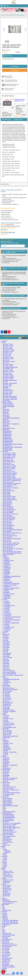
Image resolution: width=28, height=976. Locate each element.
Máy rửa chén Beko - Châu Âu (9, 546)
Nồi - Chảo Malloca (6, 697)
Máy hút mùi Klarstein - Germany (9, 485)
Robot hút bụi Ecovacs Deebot (9, 836)
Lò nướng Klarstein (7, 586)
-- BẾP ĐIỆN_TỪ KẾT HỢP (6, 402)
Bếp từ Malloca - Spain (7, 352)
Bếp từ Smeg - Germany (8, 392)
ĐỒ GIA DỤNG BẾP (5, 941)
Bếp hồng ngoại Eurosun (8, 440)
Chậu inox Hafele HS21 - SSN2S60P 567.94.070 (20, 108)
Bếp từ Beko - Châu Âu (7, 384)
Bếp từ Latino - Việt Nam (8, 366)
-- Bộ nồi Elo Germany (5, 955)
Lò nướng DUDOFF (6, 573)
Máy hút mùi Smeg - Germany (9, 498)
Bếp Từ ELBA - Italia (7, 395)
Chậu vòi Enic (5, 636)
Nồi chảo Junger (6, 707)
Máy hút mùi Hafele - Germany (9, 456)
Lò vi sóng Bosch (6, 602)
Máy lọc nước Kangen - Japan (9, 826)
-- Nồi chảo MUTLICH (5, 959)
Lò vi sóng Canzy (6, 630)
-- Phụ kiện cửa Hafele (5, 936)
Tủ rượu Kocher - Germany (8, 723)
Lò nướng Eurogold (6, 595)
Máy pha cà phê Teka (7, 804)
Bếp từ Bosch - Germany (8, 344)
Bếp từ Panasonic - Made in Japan (10, 399)
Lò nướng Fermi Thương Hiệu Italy (10, 585)
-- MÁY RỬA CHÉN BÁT (6, 505)
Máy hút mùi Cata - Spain (8, 460)
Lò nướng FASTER (6, 569)
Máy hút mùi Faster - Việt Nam (9, 472)
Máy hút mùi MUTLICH (7, 486)
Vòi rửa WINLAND (6, 654)
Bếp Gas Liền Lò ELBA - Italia (9, 428)
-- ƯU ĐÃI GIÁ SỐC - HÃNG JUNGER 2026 (9, 920)
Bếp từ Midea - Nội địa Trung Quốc (10, 380)
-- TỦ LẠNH (3, 739)
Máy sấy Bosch (6, 772)
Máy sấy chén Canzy (7, 730)
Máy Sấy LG (5, 781)
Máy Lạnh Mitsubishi (7, 890)
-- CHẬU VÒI (3, 633)
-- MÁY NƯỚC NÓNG (5, 900)
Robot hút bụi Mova (7, 840)
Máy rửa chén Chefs (7, 540)
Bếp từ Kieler (5, 387)
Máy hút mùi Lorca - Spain (8, 482)
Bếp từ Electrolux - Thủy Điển (9, 361)
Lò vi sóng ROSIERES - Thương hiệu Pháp (11, 620)
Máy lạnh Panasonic (7, 888)
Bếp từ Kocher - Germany (8, 351)
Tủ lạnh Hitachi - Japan (7, 871)
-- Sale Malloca (4, 917)
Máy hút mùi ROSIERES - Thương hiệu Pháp (12, 483)
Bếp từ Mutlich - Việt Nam (8, 376)
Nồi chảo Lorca (6, 701)
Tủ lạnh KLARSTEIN (7, 749)
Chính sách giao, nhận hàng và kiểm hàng (9, 219)
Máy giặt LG (5, 766)
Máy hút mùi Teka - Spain (8, 458)
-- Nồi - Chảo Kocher (5, 949)
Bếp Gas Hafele (6, 409)
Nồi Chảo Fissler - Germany (8, 688)
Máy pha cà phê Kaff (7, 801)
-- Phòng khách (4, 856)
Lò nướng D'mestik (6, 580)
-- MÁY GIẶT (3, 756)
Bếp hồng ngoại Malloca (8, 450)
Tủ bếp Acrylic (7, 850)
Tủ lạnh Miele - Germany (8, 743)
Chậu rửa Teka (6, 637)
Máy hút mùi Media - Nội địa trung (10, 499)
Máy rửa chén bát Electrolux (9, 525)
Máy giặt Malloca (6, 762)
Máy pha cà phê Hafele (7, 798)
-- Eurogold (3, 926)
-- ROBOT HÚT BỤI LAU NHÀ (7, 835)
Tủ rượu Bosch (6, 717)
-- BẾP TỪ (3, 342)
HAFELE (4, 808)
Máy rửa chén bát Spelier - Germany (10, 544)
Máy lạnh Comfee (6, 896)
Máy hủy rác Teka (6, 845)
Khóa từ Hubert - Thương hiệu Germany (11, 790)
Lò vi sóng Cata (6, 601)
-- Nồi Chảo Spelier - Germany (7, 965)
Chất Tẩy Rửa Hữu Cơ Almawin (9, 811)
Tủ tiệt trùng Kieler (6, 737)
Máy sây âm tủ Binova (7, 733)
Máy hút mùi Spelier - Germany (9, 496)
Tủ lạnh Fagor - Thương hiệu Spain (10, 752)
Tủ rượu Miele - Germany (8, 718)
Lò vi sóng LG (5, 631)
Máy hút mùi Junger (7, 489)
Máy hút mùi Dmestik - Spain (9, 461)
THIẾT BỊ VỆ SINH (5, 904)
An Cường (5, 849)
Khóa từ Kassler (6, 785)
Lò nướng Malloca (6, 562)
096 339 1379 (4, 231)
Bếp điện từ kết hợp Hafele (8, 405)
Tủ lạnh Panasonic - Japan (8, 872)
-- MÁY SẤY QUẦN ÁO (5, 769)
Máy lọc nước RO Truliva (8, 830)
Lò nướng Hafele (6, 563)
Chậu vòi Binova (6, 663)
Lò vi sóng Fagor (6, 625)
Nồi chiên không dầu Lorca (8, 819)
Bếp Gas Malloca (6, 416)
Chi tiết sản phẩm (18, 119)
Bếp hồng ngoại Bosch (7, 431)
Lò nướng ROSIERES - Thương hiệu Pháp (11, 583)
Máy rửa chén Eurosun (7, 524)
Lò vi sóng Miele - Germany (8, 627)
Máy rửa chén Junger (7, 515)
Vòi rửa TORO (5, 649)
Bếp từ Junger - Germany (8, 364)
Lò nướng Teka (6, 575)
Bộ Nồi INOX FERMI (7, 705)
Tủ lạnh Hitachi (6, 745)
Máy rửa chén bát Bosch (8, 506)
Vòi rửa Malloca (6, 643)
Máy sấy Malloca (6, 775)
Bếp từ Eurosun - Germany (8, 358)
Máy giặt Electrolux (7, 768)
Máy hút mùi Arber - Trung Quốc (9, 474)
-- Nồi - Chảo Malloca (5, 952)
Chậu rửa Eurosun (6, 644)
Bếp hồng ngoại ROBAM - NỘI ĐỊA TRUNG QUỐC (13, 444)
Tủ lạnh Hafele (6, 740)
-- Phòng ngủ (4, 862)
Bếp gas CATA (5, 425)
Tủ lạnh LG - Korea (6, 874)
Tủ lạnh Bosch (6, 742)
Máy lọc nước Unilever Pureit (9, 829)
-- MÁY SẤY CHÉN (5, 729)
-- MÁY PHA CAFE (4, 797)
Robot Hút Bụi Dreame (7, 839)
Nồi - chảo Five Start (7, 698)
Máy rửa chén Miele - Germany (9, 509)
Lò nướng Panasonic (7, 567)
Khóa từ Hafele (6, 784)
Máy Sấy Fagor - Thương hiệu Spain (10, 778)
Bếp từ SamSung (6, 400)
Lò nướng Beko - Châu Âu (8, 589)
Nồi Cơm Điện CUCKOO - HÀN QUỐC (10, 689)
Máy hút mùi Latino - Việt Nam (9, 467)
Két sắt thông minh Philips (8, 794)
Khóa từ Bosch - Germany (8, 788)
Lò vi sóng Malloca (6, 607)
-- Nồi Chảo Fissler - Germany (7, 943)
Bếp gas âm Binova (7, 421)
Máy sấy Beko (6, 776)
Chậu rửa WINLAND (7, 653)
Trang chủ (3, 15)
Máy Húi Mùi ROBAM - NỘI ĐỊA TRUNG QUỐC (12, 479)
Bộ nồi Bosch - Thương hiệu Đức (9, 711)
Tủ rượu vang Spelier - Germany (9, 727)
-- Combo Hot (4, 913)
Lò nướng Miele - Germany (8, 560)
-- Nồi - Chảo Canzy (5, 951)
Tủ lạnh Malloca (6, 746)
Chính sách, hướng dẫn (6, 212)
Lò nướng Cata (6, 557)
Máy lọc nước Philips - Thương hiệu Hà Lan (11, 827)
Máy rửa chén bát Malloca (8, 511)
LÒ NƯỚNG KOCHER (7, 578)
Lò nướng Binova (6, 579)
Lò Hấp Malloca (6, 681)
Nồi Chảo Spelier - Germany (8, 710)
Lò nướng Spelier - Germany (8, 594)
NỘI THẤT (3, 846)
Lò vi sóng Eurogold (7, 628)
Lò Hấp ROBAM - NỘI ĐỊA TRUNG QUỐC (11, 679)
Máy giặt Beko (6, 763)
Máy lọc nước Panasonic (8, 833)
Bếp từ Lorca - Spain (7, 373)
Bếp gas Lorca (6, 422)
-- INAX (2, 906)
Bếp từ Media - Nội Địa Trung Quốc (10, 396)
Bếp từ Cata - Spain (7, 355)
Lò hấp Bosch (5, 678)
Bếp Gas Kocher (6, 413)
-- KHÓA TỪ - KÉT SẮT (5, 782)
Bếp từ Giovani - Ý (6, 360)
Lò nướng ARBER (6, 572)
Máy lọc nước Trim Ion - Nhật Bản (9, 824)
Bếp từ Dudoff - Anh (7, 389)
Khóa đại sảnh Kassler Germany (9, 787)
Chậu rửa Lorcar (6, 665)
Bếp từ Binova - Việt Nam (8, 379)
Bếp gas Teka (5, 419)
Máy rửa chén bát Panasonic (9, 517)
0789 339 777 (4, 228)
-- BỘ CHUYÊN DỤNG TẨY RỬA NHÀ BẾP (9, 805)
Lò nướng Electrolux (7, 564)
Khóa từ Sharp (6, 791)
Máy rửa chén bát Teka (7, 550)
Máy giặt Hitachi (6, 882)
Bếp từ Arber (5, 382)
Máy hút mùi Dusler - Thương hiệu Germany (12, 480)
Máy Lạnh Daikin (6, 887)
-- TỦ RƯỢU (3, 714)
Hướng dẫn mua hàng (5, 214)
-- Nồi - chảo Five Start (6, 954)
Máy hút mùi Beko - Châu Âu (8, 490)
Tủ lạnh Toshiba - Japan (7, 875)
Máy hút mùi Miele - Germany (9, 457)
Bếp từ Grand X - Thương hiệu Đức (10, 397)
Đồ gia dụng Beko (6, 708)
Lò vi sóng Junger (6, 621)
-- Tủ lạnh (3, 869)
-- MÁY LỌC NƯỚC (5, 821)
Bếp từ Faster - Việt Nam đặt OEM (10, 383)
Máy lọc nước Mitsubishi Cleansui (10, 832)
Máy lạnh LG (5, 891)
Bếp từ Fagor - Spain (7, 386)
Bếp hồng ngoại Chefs (7, 438)
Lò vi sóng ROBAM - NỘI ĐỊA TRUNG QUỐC (12, 617)
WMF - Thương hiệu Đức (8, 691)
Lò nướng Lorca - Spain (7, 582)
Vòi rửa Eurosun (6, 646)
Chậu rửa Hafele (20, 15)
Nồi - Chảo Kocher (6, 694)
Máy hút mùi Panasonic (7, 503)
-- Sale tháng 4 (4, 916)
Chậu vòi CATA (6, 666)
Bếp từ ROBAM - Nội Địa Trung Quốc (10, 367)
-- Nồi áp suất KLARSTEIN (6, 958)
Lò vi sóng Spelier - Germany (9, 605)
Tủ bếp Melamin (7, 852)
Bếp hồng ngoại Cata (7, 432)
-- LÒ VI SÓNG (4, 599)
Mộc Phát (5, 853)
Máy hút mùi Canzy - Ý (7, 463)
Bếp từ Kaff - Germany (7, 348)
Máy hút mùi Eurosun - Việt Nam (9, 466)
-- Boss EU (3, 932)
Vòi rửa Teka (5, 640)
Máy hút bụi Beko (6, 837)
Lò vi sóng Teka (6, 608)
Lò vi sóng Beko (6, 624)
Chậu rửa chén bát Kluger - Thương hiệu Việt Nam (13, 675)
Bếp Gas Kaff (5, 412)
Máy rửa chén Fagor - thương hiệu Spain (11, 543)
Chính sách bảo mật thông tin (7, 210)
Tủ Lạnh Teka (5, 753)
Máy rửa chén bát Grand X (8, 554)
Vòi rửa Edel (5, 652)
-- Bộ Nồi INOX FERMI (5, 961)
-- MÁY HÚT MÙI (4, 451)
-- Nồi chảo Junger (5, 962)
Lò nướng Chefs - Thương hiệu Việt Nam (11, 588)
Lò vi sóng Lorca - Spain (8, 618)
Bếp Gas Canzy (6, 415)
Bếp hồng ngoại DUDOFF (8, 441)
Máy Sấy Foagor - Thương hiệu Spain (10, 736)
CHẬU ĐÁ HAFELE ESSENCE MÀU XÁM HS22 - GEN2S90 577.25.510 (7, 115)
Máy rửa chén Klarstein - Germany (10, 535)
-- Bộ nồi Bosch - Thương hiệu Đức (8, 967)
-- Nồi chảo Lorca (4, 956)
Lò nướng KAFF (6, 566)
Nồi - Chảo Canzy (6, 695)
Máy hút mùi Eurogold (7, 501)
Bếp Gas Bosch (6, 411)
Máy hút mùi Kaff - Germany (9, 464)
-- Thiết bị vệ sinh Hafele (6, 910)
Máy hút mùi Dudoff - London (9, 476)
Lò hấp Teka (5, 684)
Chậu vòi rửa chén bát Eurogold (9, 673)
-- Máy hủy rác (4, 843)
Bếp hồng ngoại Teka (7, 435)
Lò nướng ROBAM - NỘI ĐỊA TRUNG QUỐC (11, 576)
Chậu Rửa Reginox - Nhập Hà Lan (9, 672)
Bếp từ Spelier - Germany (8, 357)
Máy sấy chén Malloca (7, 731)
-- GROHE (3, 909)
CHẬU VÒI (14, 15)
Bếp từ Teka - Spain (7, 354)
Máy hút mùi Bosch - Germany (9, 453)
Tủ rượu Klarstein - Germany (8, 724)
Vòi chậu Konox (6, 662)
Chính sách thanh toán (5, 216)
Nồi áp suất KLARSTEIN (8, 702)
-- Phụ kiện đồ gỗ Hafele (6, 933)
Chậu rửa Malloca (6, 641)
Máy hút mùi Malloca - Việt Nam (9, 454)
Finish (4, 807)
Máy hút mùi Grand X (7, 502)
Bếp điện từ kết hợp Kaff (8, 403)
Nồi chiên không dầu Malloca (9, 816)
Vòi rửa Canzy (6, 659)
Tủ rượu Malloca (6, 721)
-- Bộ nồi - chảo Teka (5, 942)
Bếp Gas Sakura (6, 427)
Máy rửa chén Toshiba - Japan (9, 518)
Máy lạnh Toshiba (6, 894)
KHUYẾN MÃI (4, 911)
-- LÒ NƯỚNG (4, 556)
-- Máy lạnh (3, 884)
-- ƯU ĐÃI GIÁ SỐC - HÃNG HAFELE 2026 (9, 923)
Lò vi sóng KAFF (6, 611)
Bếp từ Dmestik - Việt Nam (8, 377)
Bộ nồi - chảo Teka (6, 686)
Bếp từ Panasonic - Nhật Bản (9, 350)
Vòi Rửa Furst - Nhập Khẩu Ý (9, 670)
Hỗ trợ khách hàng (8, 208)
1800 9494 (3, 224)
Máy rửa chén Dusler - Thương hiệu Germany (12, 533)
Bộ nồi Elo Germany (7, 699)
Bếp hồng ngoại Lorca (7, 445)
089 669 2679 (12, 228)
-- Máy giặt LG (4, 898)
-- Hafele (3, 930)
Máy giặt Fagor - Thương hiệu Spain (10, 765)
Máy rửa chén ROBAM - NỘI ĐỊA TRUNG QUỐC (12, 530)
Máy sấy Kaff (5, 774)
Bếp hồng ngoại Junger (7, 448)
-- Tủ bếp (3, 848)
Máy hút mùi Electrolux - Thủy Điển (10, 473)
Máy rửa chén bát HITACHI (8, 519)
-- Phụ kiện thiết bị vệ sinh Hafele (8, 935)
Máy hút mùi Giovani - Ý (8, 470)
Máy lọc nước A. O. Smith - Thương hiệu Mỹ (11, 823)
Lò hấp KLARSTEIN (7, 682)
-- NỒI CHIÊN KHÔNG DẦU (6, 813)
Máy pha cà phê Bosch (7, 800)
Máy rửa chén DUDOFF (7, 527)
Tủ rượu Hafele (6, 715)
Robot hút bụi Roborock (8, 842)
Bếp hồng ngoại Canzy (7, 434)
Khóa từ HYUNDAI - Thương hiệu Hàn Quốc (11, 792)
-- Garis (2, 929)
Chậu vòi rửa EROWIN (7, 657)
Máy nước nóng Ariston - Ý (8, 903)
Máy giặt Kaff (5, 760)
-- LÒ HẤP (3, 676)
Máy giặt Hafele (6, 758)
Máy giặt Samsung (7, 881)
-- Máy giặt (3, 878)
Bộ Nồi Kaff (5, 713)
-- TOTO (3, 907)
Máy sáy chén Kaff (7, 734)
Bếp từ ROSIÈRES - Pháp (8, 368)
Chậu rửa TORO (6, 647)
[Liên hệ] (3, 973)
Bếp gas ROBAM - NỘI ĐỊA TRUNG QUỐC (11, 418)
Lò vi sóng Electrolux (7, 614)
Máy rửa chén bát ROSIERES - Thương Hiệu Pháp (13, 548)
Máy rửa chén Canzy (7, 521)
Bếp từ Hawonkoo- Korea (8, 390)
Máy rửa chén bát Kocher (8, 528)
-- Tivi (2, 897)
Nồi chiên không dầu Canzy (8, 814)
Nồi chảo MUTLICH (7, 704)
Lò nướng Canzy (6, 570)
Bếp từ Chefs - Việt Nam (8, 370)
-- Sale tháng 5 (4, 914)
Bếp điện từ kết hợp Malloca (8, 406)
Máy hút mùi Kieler (7, 493)
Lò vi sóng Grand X (7, 609)
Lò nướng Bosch (6, 559)
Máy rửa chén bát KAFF (7, 547)
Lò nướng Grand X (6, 596)
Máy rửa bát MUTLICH (7, 537)
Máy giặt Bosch (6, 759)
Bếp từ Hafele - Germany (8, 345)
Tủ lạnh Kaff (5, 755)
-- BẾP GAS (3, 408)
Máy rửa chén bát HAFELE (8, 508)
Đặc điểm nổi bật (6, 119)
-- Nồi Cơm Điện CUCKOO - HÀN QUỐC (9, 945)
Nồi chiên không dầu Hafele (8, 820)
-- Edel (2, 927)
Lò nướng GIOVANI (6, 598)
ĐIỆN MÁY (3, 868)
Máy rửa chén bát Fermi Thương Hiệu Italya (12, 538)
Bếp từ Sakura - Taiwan (7, 393)
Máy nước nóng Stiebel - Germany (10, 901)
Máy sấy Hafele (6, 771)
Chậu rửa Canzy (6, 660)
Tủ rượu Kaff (5, 720)
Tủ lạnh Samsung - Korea (8, 877)
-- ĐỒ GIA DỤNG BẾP (5, 685)
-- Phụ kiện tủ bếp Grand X (6, 939)
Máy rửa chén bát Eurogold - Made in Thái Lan (12, 553)
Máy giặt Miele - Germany (8, 880)
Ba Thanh (5, 855)
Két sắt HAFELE (6, 795)
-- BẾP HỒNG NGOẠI (5, 429)
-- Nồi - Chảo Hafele (5, 948)
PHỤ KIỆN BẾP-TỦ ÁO (5, 925)
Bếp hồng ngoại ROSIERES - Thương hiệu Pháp (12, 447)
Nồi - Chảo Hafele (6, 692)
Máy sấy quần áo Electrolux (8, 779)
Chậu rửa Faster (6, 656)
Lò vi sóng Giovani (6, 612)
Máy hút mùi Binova (7, 495)
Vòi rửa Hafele (6, 639)
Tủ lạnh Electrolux (6, 747)
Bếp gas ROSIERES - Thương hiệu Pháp (11, 424)
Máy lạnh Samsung (7, 893)
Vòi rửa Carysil (6, 668)
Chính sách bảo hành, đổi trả (7, 218)
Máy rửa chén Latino (7, 541)
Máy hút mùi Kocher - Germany (9, 477)
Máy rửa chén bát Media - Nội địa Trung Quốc (12, 551)
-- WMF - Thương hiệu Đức (6, 946)
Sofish (4, 810)
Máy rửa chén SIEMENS (8, 512)
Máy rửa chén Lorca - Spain (8, 534)
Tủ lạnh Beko (5, 750)
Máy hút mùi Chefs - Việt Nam (9, 469)
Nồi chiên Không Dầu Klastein (9, 817)
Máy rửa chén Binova (7, 531)
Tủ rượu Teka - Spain (7, 726)
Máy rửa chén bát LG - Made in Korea (10, 514)
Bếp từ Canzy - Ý (6, 363)
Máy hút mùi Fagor (7, 492)
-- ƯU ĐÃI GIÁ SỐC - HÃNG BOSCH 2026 (9, 922)
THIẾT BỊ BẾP (8, 15)
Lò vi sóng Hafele (6, 604)
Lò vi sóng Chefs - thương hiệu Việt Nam (11, 623)
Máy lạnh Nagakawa (7, 885)
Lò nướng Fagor (6, 591)
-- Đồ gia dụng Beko (5, 964)
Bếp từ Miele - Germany (8, 347)
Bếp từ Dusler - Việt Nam (8, 374)
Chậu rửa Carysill (6, 669)
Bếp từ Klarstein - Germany (8, 371)
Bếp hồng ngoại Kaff (7, 437)
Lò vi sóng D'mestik (7, 615)
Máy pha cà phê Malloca (8, 803)
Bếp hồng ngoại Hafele (7, 442)
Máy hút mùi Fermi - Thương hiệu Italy (10, 488)
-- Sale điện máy (4, 919)
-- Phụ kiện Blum (4, 938)
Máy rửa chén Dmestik (7, 522)
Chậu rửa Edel (6, 650)
